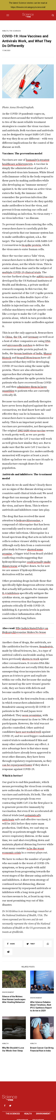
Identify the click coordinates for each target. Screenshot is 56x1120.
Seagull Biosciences (28, 357)
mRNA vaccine (45, 276)
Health (5, 31)
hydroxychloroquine (28, 520)
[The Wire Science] (27, 15)
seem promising (31, 715)
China (8, 337)
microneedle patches (19, 345)
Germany (33, 337)
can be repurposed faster (17, 765)
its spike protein (31, 245)
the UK (17, 337)
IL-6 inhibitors (10, 593)
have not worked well (28, 732)
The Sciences (15, 31)
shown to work (30, 659)
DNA (47, 341)
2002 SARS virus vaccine (32, 430)
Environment (8, 992)
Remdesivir (46, 646)
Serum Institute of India (28, 353)
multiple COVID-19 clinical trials (21, 272)
